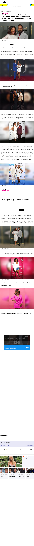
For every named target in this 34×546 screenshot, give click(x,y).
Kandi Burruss (8, 11)
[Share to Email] (27, 47)
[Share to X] (14, 47)
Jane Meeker (12, 44)
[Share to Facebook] (8, 47)
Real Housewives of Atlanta (6, 51)
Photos (4, 11)
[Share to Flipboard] (20, 47)
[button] (2, 2)
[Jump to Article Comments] (3, 47)
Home (2, 11)
